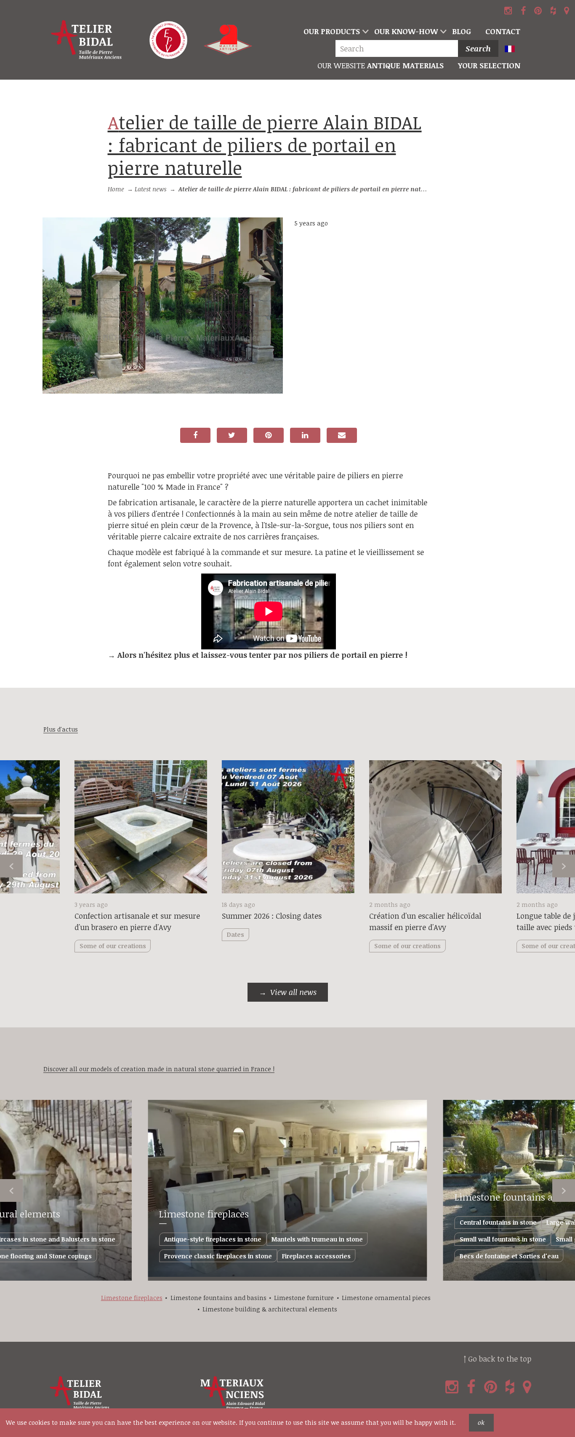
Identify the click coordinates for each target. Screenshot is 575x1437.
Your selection (489, 65)
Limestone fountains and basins (218, 1298)
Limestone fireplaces (204, 1213)
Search (478, 48)
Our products (331, 31)
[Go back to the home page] (86, 40)
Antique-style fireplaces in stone (212, 1239)
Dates (235, 934)
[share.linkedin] (305, 435)
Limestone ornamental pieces (386, 1298)
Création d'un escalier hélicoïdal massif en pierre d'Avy (425, 921)
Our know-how (406, 31)
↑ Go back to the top (497, 1359)
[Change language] (513, 49)
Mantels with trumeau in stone (317, 1239)
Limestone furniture (304, 1298)
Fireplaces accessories (316, 1256)
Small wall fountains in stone (503, 1239)
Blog (461, 31)
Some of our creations (407, 946)
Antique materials (380, 65)
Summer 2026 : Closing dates (272, 916)
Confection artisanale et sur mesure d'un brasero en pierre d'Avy (137, 921)
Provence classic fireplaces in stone (218, 1256)
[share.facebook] (195, 435)
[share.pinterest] (268, 435)
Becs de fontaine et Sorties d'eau (509, 1256)
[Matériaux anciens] (273, 1393)
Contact (502, 31)
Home (116, 189)
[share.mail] (342, 435)
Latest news (150, 189)
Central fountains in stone (498, 1222)
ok (481, 1422)
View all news (293, 992)
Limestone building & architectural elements (269, 1309)
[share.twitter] (232, 435)
